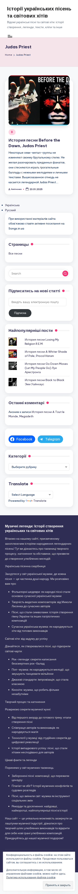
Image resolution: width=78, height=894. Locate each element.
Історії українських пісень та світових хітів (39, 12)
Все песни (15, 253)
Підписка (20, 313)
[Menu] (10, 36)
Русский (10, 210)
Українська (12, 205)
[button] (65, 273)
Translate (39, 501)
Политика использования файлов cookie (31, 877)
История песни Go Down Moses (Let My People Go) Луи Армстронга (46, 368)
